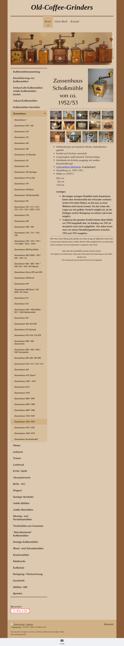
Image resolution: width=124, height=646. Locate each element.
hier (91, 239)
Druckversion (19, 624)
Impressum (16, 627)
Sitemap (29, 624)
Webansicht (108, 624)
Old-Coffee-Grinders (62, 7)
